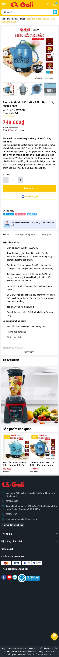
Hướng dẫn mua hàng (13, 525)
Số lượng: (7, 174)
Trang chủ (5, 19)
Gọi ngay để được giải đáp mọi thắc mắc (32, 224)
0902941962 (11, 514)
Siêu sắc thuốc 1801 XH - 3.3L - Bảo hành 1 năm (42, 463)
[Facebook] (4, 577)
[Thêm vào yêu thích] (54, 102)
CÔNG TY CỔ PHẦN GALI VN (38, 654)
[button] (53, 53)
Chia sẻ (9, 214)
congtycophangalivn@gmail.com (21, 519)
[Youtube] (9, 577)
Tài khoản (48, 4)
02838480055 (12, 501)
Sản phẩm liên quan (17, 429)
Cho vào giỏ (31, 196)
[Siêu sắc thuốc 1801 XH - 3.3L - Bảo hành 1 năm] (43, 447)
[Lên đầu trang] (55, 644)
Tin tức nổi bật (11, 359)
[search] (55, 12)
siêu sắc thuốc (18, 19)
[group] (29, 54)
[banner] (29, 395)
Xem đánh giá (8, 116)
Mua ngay (29, 188)
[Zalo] (15, 577)
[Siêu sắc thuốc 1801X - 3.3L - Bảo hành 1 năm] (16, 447)
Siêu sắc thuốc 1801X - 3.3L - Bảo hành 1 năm (14, 463)
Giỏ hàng (57, 4)
